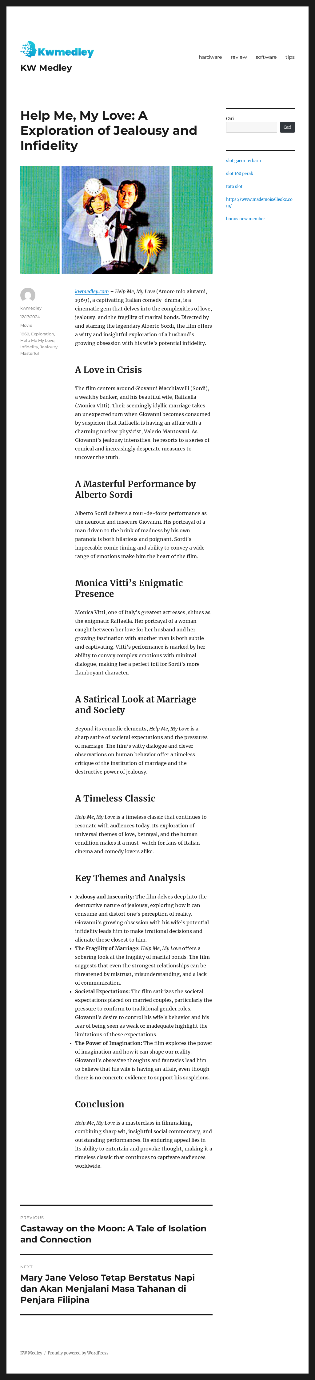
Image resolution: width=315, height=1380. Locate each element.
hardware (210, 57)
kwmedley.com (92, 291)
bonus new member (245, 219)
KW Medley (46, 67)
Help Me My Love (37, 340)
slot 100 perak (239, 173)
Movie (26, 325)
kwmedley (31, 308)
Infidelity (29, 346)
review (239, 57)
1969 (24, 333)
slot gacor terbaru (243, 160)
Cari (230, 118)
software (266, 57)
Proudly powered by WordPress (78, 1353)
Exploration (42, 333)
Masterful (29, 353)
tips (290, 57)
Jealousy (49, 346)
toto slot (234, 186)
